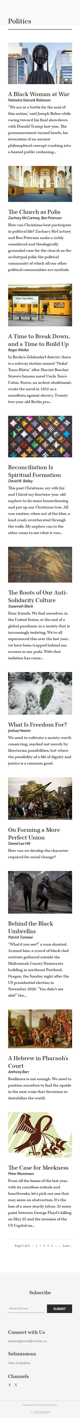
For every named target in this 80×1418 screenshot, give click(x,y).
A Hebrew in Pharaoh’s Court (38, 1062)
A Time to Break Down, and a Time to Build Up (39, 340)
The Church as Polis (34, 212)
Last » (67, 1246)
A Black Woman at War (39, 94)
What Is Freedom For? (37, 725)
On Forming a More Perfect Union (34, 834)
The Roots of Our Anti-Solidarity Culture (38, 596)
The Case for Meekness (38, 1168)
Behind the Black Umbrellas (30, 927)
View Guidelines (19, 1363)
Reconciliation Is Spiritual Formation (34, 471)
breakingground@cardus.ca (27, 1341)
